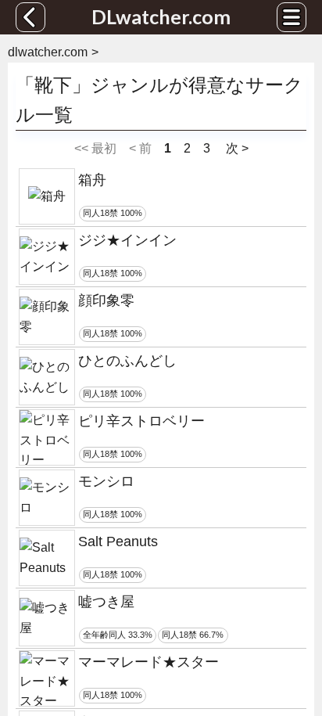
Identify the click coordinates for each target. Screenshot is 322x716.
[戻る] (30, 17)
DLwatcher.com (161, 16)
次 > (236, 148)
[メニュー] (291, 17)
